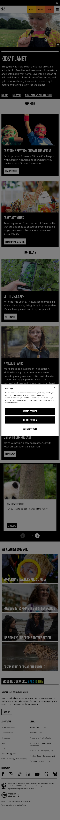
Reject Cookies (30, 420)
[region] (29, 410)
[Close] (54, 387)
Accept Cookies (30, 411)
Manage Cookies (30, 428)
